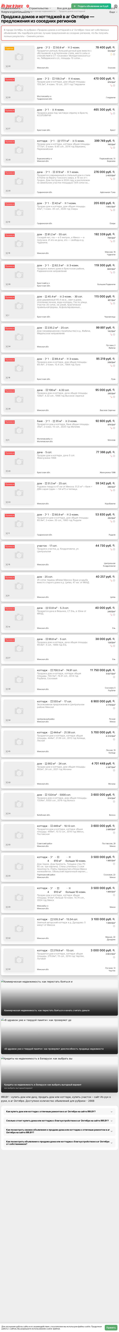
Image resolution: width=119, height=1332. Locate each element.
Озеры (112, 223)
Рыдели (112, 535)
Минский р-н (42, 906)
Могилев (111, 440)
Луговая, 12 (110, 968)
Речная (112, 719)
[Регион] (28, 6)
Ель (113, 628)
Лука (113, 379)
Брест (112, 130)
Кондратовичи (109, 566)
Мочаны (112, 784)
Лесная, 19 (111, 750)
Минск (112, 721)
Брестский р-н (43, 283)
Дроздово (111, 939)
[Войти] (116, 6)
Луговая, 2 (111, 345)
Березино (111, 161)
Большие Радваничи (106, 284)
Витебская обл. (43, 815)
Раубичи (111, 690)
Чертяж (112, 970)
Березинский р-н (44, 158)
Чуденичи (111, 254)
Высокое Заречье (107, 410)
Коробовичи (110, 503)
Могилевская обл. (45, 441)
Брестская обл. (43, 130)
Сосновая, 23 (109, 874)
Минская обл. (43, 68)
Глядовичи (110, 97)
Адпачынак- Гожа (107, 192)
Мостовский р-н (44, 96)
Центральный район (46, 719)
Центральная (109, 563)
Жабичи (112, 348)
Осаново (111, 68)
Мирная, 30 (110, 937)
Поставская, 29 (109, 843)
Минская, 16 (110, 252)
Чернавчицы (110, 317)
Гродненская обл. (44, 99)
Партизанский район (46, 874)
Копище (112, 753)
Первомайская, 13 (107, 158)
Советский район (44, 843)
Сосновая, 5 (110, 688)
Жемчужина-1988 (108, 472)
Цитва (112, 597)
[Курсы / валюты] (113, 47)
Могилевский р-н (44, 439)
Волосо (112, 815)
